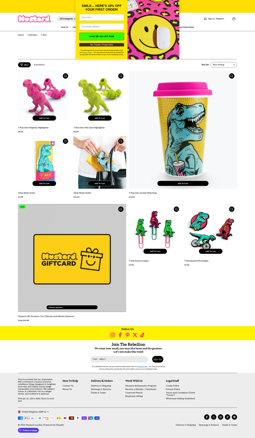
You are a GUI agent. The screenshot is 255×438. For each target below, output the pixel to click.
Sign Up (158, 359)
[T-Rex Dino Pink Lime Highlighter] (99, 97)
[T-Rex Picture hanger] (155, 230)
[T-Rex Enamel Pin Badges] (210, 230)
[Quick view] (65, 76)
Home (21, 35)
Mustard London (34, 425)
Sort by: (205, 65)
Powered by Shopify (53, 425)
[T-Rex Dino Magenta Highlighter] (44, 97)
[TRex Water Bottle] (99, 162)
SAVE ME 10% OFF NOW (101, 36)
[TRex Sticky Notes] (44, 162)
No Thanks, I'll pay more (101, 45)
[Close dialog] (175, 3)
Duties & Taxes (229, 425)
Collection (32, 35)
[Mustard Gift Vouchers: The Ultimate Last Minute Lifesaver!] (72, 258)
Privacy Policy (87, 52)
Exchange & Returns (209, 425)
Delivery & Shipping (186, 425)
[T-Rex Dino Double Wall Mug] (183, 130)
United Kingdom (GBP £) (34, 412)
